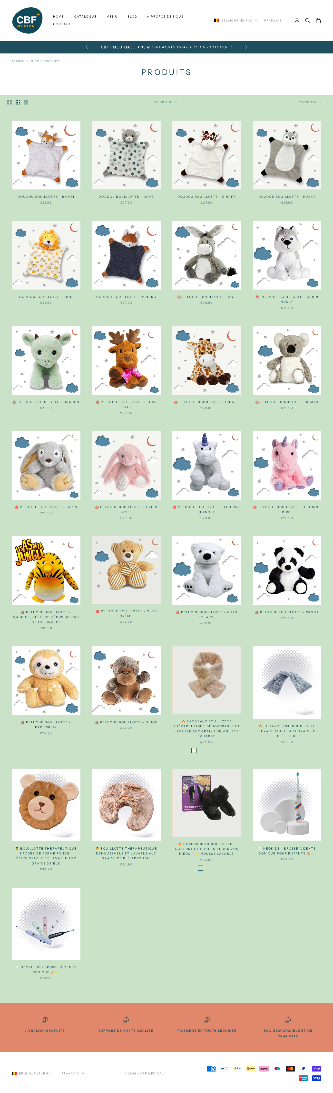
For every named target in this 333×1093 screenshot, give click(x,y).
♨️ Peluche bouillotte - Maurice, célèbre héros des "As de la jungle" (46, 617)
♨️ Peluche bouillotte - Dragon (46, 402)
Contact (62, 24)
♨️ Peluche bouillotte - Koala (287, 402)
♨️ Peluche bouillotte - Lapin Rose (126, 509)
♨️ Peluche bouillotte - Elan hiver (126, 404)
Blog (132, 16)
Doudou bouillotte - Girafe (206, 196)
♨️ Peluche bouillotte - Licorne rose (287, 509)
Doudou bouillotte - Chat (126, 196)
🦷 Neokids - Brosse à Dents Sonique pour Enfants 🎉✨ (287, 851)
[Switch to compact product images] (26, 102)
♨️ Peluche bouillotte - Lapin (46, 507)
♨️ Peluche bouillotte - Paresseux (46, 724)
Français (273, 20)
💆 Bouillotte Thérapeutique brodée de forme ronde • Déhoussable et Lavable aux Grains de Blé (46, 856)
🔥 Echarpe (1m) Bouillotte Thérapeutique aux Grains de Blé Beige (287, 731)
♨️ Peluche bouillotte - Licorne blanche (207, 509)
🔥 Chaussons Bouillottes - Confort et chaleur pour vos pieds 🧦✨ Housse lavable (206, 849)
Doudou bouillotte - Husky (287, 196)
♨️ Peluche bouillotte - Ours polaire (206, 614)
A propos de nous (165, 16)
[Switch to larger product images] (9, 102)
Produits (52, 61)
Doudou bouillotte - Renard (126, 297)
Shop (34, 61)
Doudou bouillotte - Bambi (46, 196)
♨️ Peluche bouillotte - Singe (126, 722)
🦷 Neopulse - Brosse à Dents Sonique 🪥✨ (46, 969)
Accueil (18, 61)
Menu (112, 16)
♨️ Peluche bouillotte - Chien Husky (286, 299)
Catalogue (85, 16)
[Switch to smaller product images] (18, 102)
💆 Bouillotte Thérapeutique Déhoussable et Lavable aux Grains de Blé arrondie (126, 853)
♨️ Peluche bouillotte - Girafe (206, 402)
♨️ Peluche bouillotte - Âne (206, 297)
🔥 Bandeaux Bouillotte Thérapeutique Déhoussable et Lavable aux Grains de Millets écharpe (206, 728)
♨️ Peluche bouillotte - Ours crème (126, 613)
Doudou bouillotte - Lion (46, 297)
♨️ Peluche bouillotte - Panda (287, 612)
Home (58, 16)
